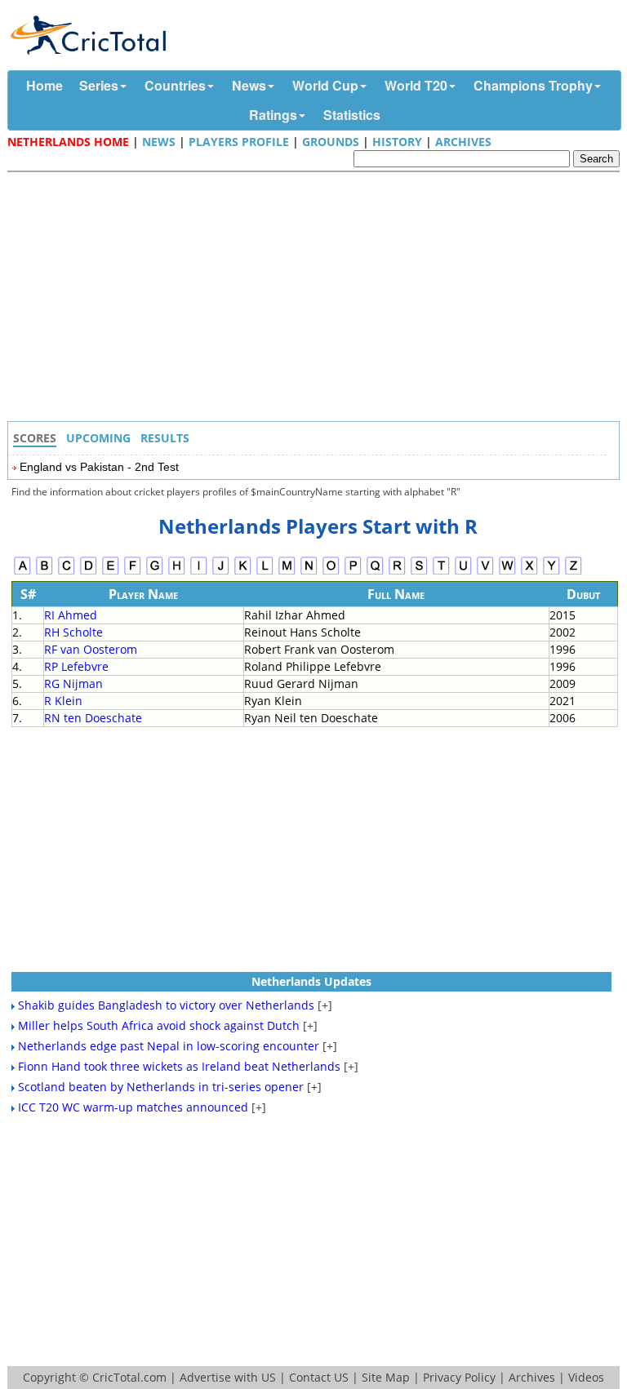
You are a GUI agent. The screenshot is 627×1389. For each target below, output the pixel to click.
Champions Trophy (533, 85)
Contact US (319, 1377)
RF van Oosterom (90, 649)
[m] (287, 572)
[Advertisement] (318, 298)
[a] (22, 572)
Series (98, 85)
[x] (529, 572)
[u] (463, 572)
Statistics (351, 114)
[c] (67, 572)
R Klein (63, 700)
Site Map (386, 1377)
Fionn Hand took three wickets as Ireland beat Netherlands (179, 1066)
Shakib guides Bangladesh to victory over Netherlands (166, 1005)
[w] (507, 572)
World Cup (325, 85)
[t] (441, 572)
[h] (177, 572)
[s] (419, 572)
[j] (221, 572)
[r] (397, 572)
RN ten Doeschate (93, 718)
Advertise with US (228, 1377)
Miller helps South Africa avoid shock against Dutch (159, 1025)
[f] (133, 572)
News (249, 85)
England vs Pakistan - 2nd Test (99, 466)
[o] (331, 572)
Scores (34, 438)
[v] (485, 572)
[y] (551, 572)
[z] (574, 572)
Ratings (273, 114)
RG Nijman (73, 683)
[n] (309, 572)
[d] (89, 572)
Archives (463, 141)
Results (164, 438)
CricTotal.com (129, 1377)
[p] (353, 572)
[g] (155, 572)
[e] (111, 572)
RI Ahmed (70, 615)
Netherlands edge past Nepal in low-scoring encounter (168, 1046)
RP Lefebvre (76, 666)
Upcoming (98, 438)
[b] (44, 572)
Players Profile (239, 141)
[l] (265, 572)
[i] (199, 572)
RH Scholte (73, 632)
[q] (375, 572)
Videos (586, 1377)
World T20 (416, 85)
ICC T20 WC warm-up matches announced (133, 1107)
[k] (243, 572)
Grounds (330, 141)
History (397, 141)
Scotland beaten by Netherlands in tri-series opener (161, 1086)
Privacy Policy (459, 1377)
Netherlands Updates (311, 981)
